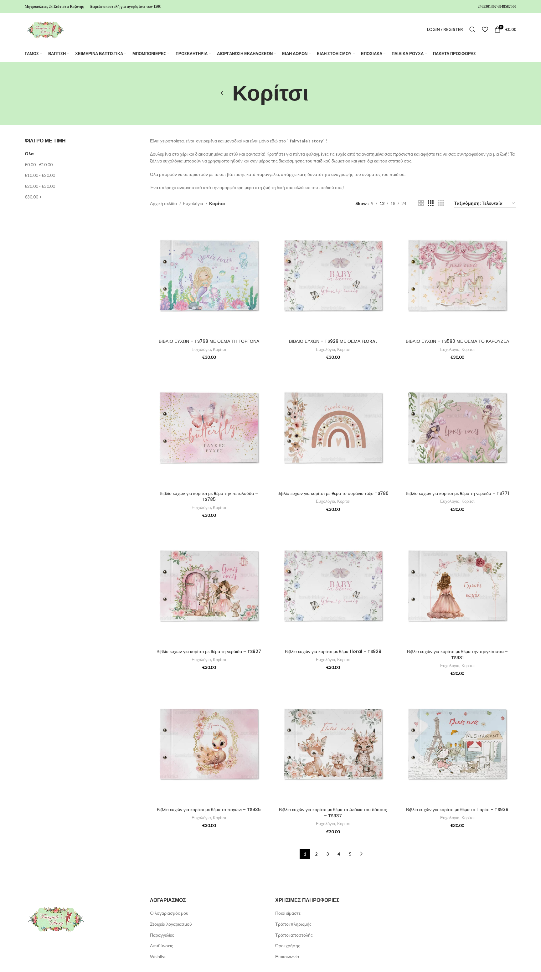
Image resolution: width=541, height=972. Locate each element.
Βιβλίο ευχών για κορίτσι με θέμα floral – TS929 (333, 651)
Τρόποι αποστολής (294, 935)
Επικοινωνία (287, 956)
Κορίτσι (219, 349)
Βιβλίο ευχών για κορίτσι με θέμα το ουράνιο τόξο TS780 (333, 493)
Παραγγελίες (162, 935)
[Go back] (224, 93)
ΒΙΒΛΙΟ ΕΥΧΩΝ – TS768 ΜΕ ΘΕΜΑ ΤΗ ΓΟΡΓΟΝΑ (209, 341)
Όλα (29, 153)
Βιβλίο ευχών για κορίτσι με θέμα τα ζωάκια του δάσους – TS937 (333, 812)
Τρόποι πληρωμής (293, 924)
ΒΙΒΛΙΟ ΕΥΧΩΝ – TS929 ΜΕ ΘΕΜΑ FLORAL (333, 341)
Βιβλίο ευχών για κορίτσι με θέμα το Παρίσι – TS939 (457, 809)
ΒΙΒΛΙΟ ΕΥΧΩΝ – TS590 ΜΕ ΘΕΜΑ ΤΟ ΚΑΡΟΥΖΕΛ (457, 341)
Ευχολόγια (193, 203)
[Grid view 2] (421, 203)
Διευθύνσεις (161, 945)
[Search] (472, 29)
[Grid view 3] (431, 203)
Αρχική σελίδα (164, 203)
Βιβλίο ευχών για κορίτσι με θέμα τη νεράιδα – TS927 (209, 651)
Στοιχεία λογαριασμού (171, 924)
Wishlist (158, 956)
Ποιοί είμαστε (288, 913)
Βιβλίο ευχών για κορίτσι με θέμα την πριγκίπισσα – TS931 (457, 654)
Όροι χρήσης (287, 945)
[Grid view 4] (441, 203)
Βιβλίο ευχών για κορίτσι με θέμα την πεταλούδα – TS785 (209, 496)
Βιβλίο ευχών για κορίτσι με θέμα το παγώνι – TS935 (209, 809)
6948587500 (506, 6)
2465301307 (487, 6)
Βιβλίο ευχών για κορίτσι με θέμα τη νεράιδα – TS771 (457, 493)
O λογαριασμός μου (169, 913)
